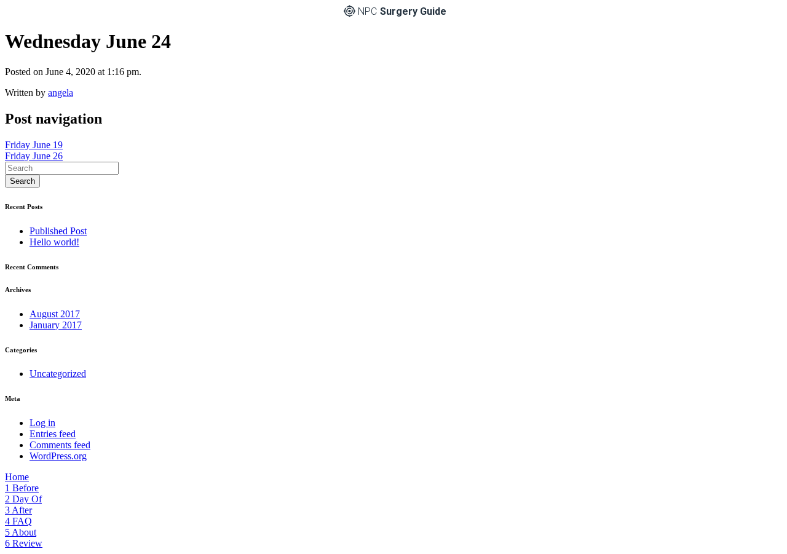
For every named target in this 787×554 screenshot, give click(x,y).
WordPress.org (58, 456)
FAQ (18, 521)
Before (22, 488)
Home (17, 477)
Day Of (23, 499)
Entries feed (53, 434)
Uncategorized (58, 373)
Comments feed (60, 445)
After (18, 510)
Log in (42, 422)
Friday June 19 (34, 145)
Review (23, 543)
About (20, 532)
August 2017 (55, 314)
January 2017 (56, 325)
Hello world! (54, 242)
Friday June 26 (34, 156)
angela (60, 92)
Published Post (58, 231)
